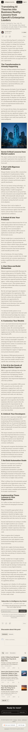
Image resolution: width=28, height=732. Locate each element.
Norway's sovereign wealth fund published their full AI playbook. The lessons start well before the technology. (9, 663)
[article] (14, 662)
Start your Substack (10, 725)
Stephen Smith (8, 31)
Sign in (25, 2)
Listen (24, 32)
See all (4, 700)
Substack (6, 729)
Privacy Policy (14, 617)
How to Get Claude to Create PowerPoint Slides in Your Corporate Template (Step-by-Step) (10, 673)
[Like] (2, 36)
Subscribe (19, 2)
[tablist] (7, 634)
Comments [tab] (4, 634)
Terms (19, 720)
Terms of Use (21, 614)
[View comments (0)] (6, 36)
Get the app (21, 725)
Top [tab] (3, 653)
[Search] (25, 652)
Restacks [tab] (11, 634)
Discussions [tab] (12, 653)
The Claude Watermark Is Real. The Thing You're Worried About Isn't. (9, 687)
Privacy (15, 720)
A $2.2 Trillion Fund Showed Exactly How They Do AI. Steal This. (10, 658)
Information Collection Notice (16, 616)
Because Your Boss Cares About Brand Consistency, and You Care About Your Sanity (9, 677)
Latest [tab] (6, 653)
